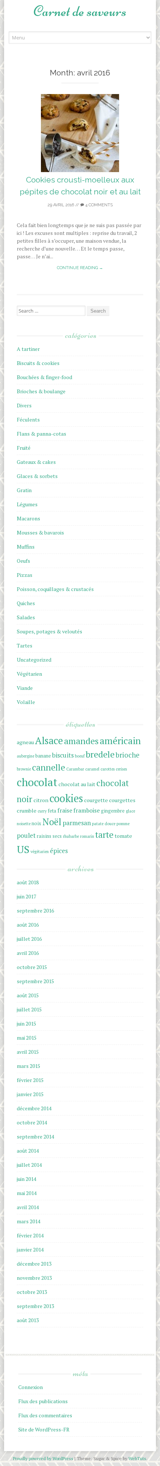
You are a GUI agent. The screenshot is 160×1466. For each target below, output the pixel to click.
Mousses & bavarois (40, 532)
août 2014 (28, 1150)
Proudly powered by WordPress (43, 1458)
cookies (66, 798)
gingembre (113, 811)
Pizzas (24, 574)
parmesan (77, 822)
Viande (25, 687)
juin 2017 (26, 896)
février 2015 (30, 1080)
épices (59, 850)
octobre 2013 (32, 1291)
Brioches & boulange (41, 391)
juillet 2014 (29, 1164)
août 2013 (28, 1320)
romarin (87, 836)
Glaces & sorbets (37, 475)
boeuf (79, 756)
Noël (51, 822)
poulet (26, 835)
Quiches (26, 603)
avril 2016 (28, 952)
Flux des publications (43, 1401)
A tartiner (28, 348)
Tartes (24, 645)
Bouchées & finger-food (44, 377)
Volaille (26, 701)
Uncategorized (34, 659)
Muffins (26, 546)
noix (36, 823)
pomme (122, 823)
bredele (100, 754)
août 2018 (28, 882)
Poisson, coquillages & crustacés (55, 588)
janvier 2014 (30, 1249)
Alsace (49, 740)
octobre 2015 (32, 967)
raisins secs (49, 836)
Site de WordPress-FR (44, 1429)
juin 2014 (26, 1178)
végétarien (40, 851)
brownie (24, 769)
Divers (24, 405)
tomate (123, 835)
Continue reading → (80, 267)
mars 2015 (28, 1065)
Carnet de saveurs (80, 11)
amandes (81, 741)
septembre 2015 (35, 981)
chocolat (37, 782)
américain (120, 740)
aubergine (25, 756)
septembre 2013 (35, 1306)
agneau (25, 742)
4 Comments (98, 205)
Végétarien (29, 673)
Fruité (24, 447)
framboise (86, 810)
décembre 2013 (34, 1263)
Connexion (30, 1387)
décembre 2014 (34, 1108)
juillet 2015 (29, 1009)
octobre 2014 (32, 1122)
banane (43, 756)
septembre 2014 (35, 1136)
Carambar (75, 769)
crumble (26, 810)
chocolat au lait (76, 784)
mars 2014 (28, 1221)
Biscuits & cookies (38, 362)
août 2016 (28, 924)
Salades (26, 617)
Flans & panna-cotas (41, 433)
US (23, 849)
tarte (104, 834)
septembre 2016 (35, 910)
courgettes (122, 800)
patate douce (103, 823)
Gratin (24, 490)
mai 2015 (26, 1037)
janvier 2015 (30, 1094)
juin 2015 (26, 1023)
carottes (107, 769)
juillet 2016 (29, 938)
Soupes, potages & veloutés (49, 631)
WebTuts (137, 1458)
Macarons (28, 518)
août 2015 (28, 995)
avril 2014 (28, 1207)
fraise (64, 810)
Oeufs (23, 560)
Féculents (28, 419)
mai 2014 (26, 1193)
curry (42, 811)
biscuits (63, 755)
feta (52, 811)
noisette (24, 823)
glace (130, 811)
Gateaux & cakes (36, 461)
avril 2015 (28, 1051)
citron (40, 800)
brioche (128, 754)
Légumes (27, 504)
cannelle (48, 767)
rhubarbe (71, 836)
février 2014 (30, 1235)
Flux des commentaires (45, 1415)
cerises (121, 769)
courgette (96, 800)
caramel (92, 769)
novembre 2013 (34, 1277)
